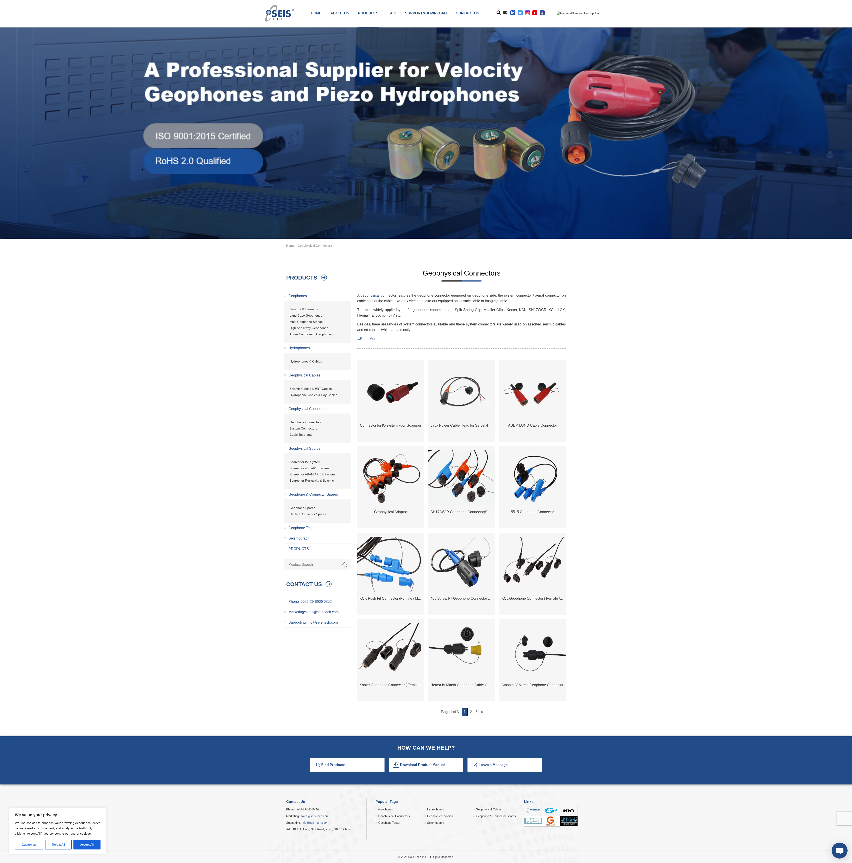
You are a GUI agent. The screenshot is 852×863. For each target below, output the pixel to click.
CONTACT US (467, 13)
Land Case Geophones (306, 315)
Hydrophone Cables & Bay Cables (313, 395)
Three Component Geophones (311, 334)
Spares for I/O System (305, 462)
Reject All (58, 844)
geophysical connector (378, 295)
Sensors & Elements (304, 309)
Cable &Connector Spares (308, 514)
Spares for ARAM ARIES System (312, 474)
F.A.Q (391, 13)
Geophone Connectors (305, 422)
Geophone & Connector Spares (313, 494)
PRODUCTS (368, 13)
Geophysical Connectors (307, 409)
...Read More (367, 339)
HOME (316, 13)
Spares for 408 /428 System (309, 468)
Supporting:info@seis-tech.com (313, 622)
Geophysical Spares (304, 448)
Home (290, 245)
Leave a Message (493, 765)
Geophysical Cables (304, 375)
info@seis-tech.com (314, 822)
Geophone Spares (302, 508)
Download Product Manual (422, 765)
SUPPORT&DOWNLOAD (426, 13)
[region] (57, 831)
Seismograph (299, 538)
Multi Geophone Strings (306, 321)
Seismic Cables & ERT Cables (311, 388)
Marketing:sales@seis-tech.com (313, 612)
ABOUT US (339, 13)
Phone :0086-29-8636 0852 (310, 601)
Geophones (297, 296)
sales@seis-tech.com (315, 816)
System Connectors (303, 428)
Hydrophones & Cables (306, 361)
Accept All (87, 844)
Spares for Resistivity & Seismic (312, 480)
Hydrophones (299, 348)
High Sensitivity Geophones (309, 328)
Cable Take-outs (301, 434)
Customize (29, 844)
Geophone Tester (302, 528)
